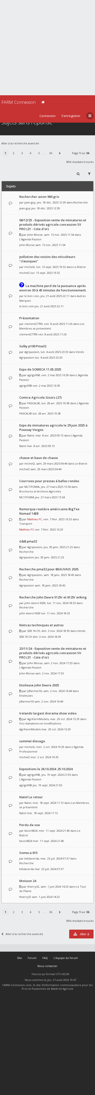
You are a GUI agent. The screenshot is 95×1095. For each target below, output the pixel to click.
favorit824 (30, 830)
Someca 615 (28, 852)
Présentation (29, 318)
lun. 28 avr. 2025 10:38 (47, 413)
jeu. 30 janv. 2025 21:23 (49, 557)
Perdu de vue (29, 825)
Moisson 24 (27, 881)
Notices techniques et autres (41, 625)
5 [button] (39, 153)
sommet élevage (32, 741)
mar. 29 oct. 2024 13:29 (56, 729)
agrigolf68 (33, 375)
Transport (25, 523)
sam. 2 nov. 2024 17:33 (49, 673)
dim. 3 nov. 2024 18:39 (47, 636)
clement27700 (33, 324)
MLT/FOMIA (31, 487)
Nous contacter (47, 966)
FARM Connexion (18, 102)
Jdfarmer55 (34, 691)
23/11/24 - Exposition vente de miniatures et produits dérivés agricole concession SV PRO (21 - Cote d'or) (52, 652)
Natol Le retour (31, 797)
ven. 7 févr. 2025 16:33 (49, 529)
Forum (32, 958)
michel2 (29, 267)
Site (19, 958)
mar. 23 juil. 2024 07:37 (49, 869)
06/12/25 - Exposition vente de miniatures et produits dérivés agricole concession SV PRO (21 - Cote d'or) (52, 224)
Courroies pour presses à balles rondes (49, 481)
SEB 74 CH (33, 631)
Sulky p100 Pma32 (32, 346)
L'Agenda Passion (30, 239)
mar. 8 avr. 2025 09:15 (41, 446)
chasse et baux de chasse (38, 458)
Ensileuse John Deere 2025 (39, 685)
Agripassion (31, 352)
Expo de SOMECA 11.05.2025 (40, 369)
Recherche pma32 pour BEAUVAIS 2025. (49, 569)
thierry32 (33, 886)
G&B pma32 (28, 541)
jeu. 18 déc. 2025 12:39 (45, 208)
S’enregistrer (70, 116)
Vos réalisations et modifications (40, 723)
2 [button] (13, 153)
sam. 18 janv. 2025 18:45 (50, 585)
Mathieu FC (34, 519)
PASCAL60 (33, 403)
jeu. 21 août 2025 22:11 (49, 306)
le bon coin (31, 296)
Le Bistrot (79, 267)
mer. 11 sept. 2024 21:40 (48, 841)
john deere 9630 (35, 603)
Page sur (80, 153)
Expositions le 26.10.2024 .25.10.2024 (46, 769)
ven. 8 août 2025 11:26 (52, 334)
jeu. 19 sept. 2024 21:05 (47, 785)
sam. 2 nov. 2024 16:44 (49, 701)
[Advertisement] (47, 47)
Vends (80, 352)
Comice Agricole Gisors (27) (40, 397)
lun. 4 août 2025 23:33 (48, 357)
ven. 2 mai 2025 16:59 (46, 385)
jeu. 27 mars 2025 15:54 (50, 497)
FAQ (45, 958)
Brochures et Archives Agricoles (40, 491)
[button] (59, 153)
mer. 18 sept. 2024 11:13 (42, 813)
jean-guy (30, 202)
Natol (30, 435)
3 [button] (22, 153)
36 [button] (50, 153)
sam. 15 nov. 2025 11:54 (50, 245)
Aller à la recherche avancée (20, 143)
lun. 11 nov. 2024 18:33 (55, 613)
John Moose (35, 234)
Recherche (80, 202)
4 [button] (30, 153)
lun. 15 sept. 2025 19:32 (45, 273)
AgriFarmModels (38, 719)
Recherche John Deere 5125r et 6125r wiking (53, 597)
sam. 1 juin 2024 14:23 (46, 897)
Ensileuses (26, 695)
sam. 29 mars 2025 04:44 (45, 469)
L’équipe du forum (66, 958)
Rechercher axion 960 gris (39, 196)
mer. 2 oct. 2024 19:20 (44, 757)
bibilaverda (31, 858)
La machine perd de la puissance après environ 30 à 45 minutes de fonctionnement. (52, 288)
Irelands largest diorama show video (47, 713)
